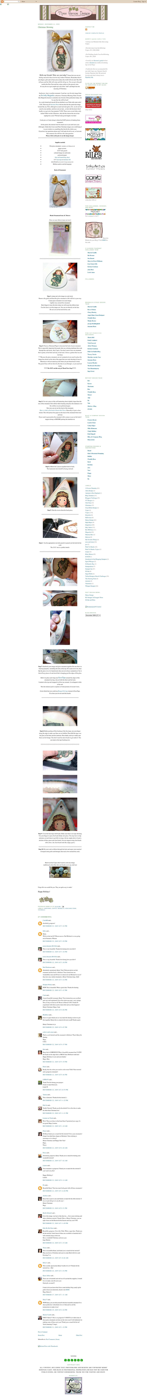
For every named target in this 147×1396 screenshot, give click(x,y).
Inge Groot (91, 371)
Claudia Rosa (92, 318)
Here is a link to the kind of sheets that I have (53, 410)
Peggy (89, 473)
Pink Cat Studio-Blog (94, 351)
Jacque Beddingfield (94, 324)
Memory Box (89, 535)
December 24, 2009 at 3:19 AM (55, 1243)
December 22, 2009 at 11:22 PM (55, 1100)
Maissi (90, 395)
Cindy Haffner (92, 431)
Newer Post (41, 1335)
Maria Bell (91, 337)
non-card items (70, 908)
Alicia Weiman (92, 346)
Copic (87, 510)
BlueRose (46, 1015)
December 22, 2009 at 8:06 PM (55, 1010)
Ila (88, 400)
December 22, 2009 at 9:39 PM (55, 1062)
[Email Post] (62, 906)
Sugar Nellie (89, 574)
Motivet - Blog (92, 406)
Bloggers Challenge (91, 498)
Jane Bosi (91, 269)
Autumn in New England (92, 493)
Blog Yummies (89, 495)
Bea (89, 389)
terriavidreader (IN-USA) (50, 946)
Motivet (87, 537)
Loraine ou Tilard (48, 1118)
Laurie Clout (91, 423)
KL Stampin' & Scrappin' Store (94, 597)
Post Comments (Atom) (52, 1339)
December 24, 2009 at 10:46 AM (55, 1258)
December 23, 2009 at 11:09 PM (55, 1223)
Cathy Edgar (91, 425)
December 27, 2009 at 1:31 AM (55, 1295)
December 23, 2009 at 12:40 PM (55, 1191)
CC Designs (88, 500)
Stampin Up (88, 569)
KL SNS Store (89, 530)
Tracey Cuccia (92, 354)
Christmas (47, 908)
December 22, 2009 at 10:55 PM (55, 1090)
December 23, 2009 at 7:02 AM (55, 1161)
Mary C (45, 1299)
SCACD (87, 557)
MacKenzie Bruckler (94, 366)
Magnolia (61, 908)
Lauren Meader (92, 363)
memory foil (67, 160)
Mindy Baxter (92, 321)
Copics (54, 908)
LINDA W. (46, 1079)
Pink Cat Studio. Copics (92, 549)
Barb (89, 462)
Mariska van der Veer (94, 357)
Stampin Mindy (47, 984)
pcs (86, 544)
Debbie (90, 456)
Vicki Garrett (92, 343)
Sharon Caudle (47, 1315)
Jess (89, 467)
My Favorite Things (91, 540)
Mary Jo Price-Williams (95, 261)
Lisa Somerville (92, 264)
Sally (44, 931)
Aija (89, 398)
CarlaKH (45, 920)
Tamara (45, 1095)
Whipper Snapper (90, 586)
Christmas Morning (45, 27)
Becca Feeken (92, 309)
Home (60, 1335)
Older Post (79, 1335)
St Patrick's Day (89, 564)
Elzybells (88, 515)
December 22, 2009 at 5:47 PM (55, 990)
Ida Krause (91, 255)
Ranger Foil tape (63, 691)
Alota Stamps (89, 491)
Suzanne (92, 63)
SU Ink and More (90, 600)
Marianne (91, 386)
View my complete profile (94, 33)
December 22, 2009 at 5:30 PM (55, 952)
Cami (44, 995)
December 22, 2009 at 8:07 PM (55, 1027)
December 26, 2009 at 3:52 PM (55, 1271)
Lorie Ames (91, 272)
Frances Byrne (92, 420)
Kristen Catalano (93, 267)
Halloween (88, 517)
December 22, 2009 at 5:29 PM (55, 941)
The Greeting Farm (90, 579)
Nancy (45, 1131)
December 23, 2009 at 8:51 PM (55, 1208)
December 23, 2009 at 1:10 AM (55, 1126)
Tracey (45, 1248)
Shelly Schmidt (47, 1213)
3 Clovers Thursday (91, 488)
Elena (44, 1153)
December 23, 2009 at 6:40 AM (55, 1148)
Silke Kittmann (92, 428)
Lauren (45, 1165)
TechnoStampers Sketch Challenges (95, 576)
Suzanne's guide (98, 60)
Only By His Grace (48, 1228)
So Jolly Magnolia (48, 95)
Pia (44, 1185)
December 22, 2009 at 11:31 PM (55, 1113)
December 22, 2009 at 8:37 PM (55, 1044)
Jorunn (90, 409)
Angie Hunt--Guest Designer (96, 315)
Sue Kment (91, 258)
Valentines (88, 583)
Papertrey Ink (89, 77)
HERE (68, 1290)
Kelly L (45, 1263)
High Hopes (88, 522)
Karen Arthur (46, 1276)
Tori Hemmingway (93, 368)
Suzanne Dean (55, 104)
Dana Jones (91, 440)
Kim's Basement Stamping (96, 453)
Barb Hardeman (47, 967)
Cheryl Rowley (92, 312)
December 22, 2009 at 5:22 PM (55, 926)
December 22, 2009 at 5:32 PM (55, 980)
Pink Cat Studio (90, 547)
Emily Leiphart (92, 340)
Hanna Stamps (89, 520)
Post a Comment (42, 1332)
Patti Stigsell (91, 434)
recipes (87, 552)
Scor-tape (59, 160)
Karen (89, 383)
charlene (45, 1196)
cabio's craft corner (48, 1032)
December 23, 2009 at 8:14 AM (55, 1180)
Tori (89, 470)
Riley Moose (89, 554)
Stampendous (89, 566)
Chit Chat (88, 503)
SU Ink (87, 571)
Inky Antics (88, 527)
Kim (44, 1049)
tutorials (41, 910)
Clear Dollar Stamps (91, 508)
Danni (44, 1067)
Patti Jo (45, 1105)
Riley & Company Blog (95, 437)
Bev (89, 381)
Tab (89, 403)
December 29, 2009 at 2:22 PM (55, 1310)
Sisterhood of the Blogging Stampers (96, 559)
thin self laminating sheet (62, 157)
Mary (89, 476)
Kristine (90, 465)
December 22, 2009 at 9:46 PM (55, 1075)
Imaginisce (88, 525)
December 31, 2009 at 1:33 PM (55, 1327)
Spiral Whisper (89, 561)
